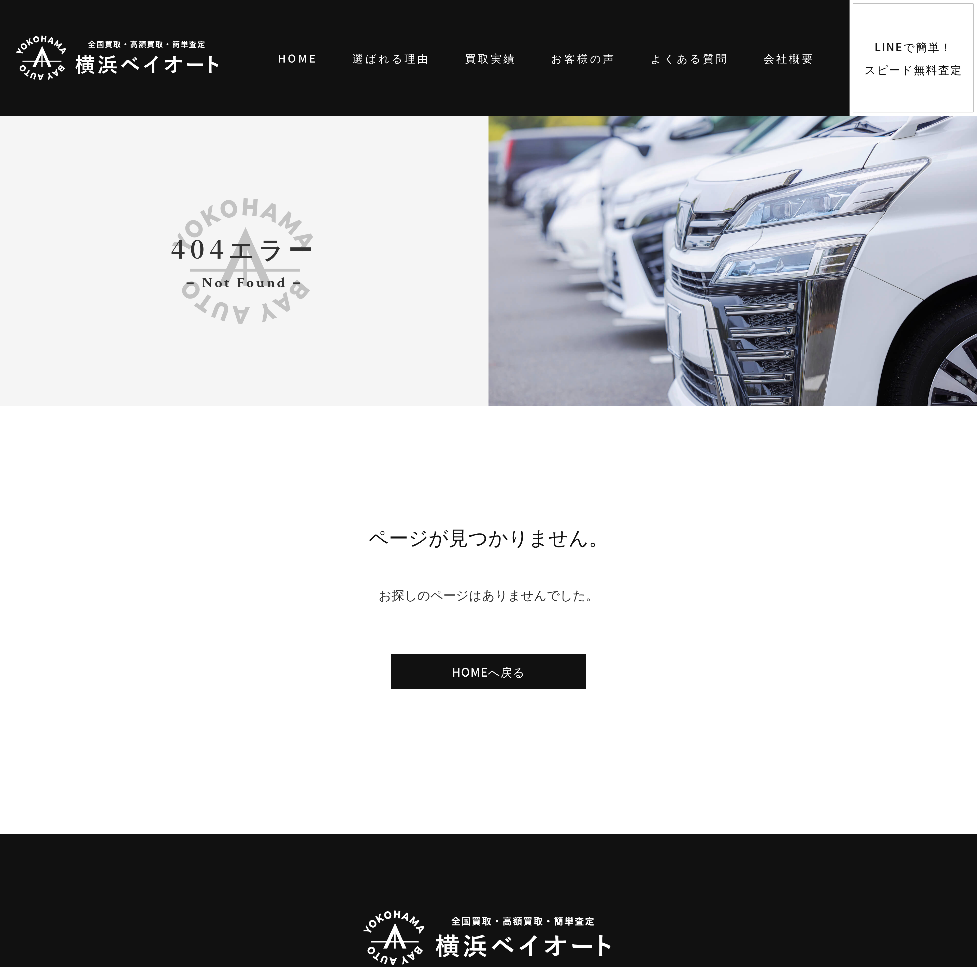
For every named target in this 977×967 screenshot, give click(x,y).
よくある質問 (690, 58)
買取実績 (490, 58)
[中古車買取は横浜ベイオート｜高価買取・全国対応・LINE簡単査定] (135, 58)
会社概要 (789, 58)
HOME (298, 58)
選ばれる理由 (391, 58)
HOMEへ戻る (488, 674)
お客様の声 (583, 58)
